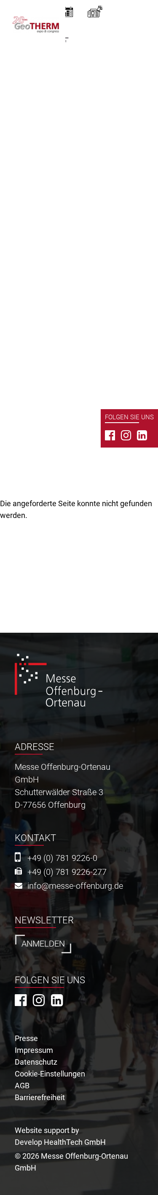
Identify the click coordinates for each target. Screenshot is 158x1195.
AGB (22, 1085)
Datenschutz (36, 1061)
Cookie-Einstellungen (50, 1073)
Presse (26, 1038)
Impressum (34, 1050)
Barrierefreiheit (40, 1097)
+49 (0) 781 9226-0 (62, 858)
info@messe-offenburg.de (75, 886)
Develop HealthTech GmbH (60, 1142)
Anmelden (43, 944)
